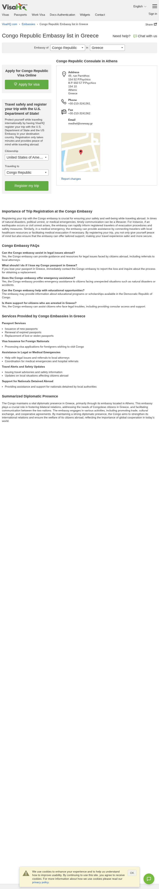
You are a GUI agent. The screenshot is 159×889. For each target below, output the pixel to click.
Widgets (85, 14)
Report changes (71, 178)
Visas (5, 14)
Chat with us (147, 36)
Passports (20, 14)
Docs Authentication (62, 14)
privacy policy (40, 882)
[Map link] (80, 152)
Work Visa (38, 14)
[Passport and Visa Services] (14, 6)
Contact (100, 14)
